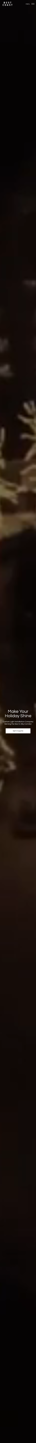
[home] (7, 3)
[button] (32, 3)
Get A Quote (18, 731)
